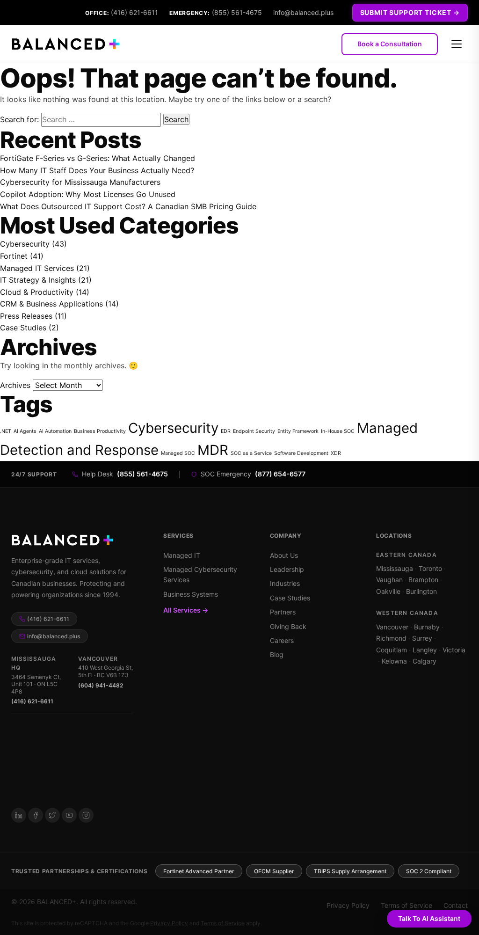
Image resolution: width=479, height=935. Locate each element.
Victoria (454, 650)
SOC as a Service (251, 453)
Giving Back (288, 626)
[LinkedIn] (18, 815)
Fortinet (14, 256)
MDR (212, 450)
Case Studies (23, 327)
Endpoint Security (254, 431)
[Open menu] (456, 44)
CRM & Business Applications (51, 303)
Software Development (301, 453)
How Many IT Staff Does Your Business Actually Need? (97, 170)
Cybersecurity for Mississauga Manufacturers (80, 182)
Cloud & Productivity (36, 292)
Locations (394, 535)
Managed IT (181, 555)
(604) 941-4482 (100, 685)
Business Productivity (100, 431)
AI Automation (55, 431)
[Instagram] (86, 815)
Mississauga (394, 568)
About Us (284, 555)
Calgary (424, 661)
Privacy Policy (348, 905)
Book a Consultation (389, 44)
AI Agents (25, 431)
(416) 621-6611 (134, 12)
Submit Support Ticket (406, 12)
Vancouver (392, 627)
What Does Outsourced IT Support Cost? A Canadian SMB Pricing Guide (128, 206)
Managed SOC (178, 453)
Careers (282, 640)
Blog (276, 654)
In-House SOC (338, 431)
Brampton (423, 580)
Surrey (422, 638)
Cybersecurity (25, 243)
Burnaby (427, 627)
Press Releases (26, 316)
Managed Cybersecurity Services (200, 574)
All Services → (185, 610)
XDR (336, 453)
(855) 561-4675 (237, 12)
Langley (425, 650)
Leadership (287, 569)
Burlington (421, 591)
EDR (226, 431)
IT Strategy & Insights (38, 280)
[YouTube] (69, 815)
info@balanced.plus (303, 12)
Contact (455, 905)
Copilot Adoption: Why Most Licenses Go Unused (87, 194)
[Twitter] (52, 815)
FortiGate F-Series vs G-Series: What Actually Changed (97, 158)
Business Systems (190, 594)
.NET (5, 431)
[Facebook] (35, 815)
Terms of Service (406, 905)
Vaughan (389, 580)
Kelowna (394, 661)
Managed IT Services (37, 268)
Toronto (430, 568)
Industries (285, 583)
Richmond (391, 638)
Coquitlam (391, 650)
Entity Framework (298, 431)
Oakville (388, 591)
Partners (283, 612)
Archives (15, 385)
